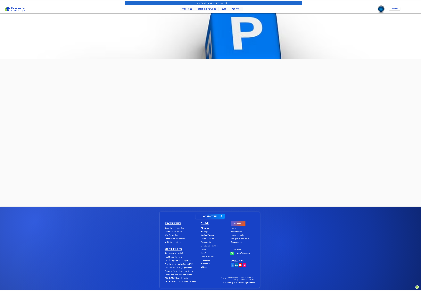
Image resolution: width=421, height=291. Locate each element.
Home (203, 249)
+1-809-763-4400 (216, 3)
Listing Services (174, 242)
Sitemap (235, 280)
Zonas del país (237, 235)
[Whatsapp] (232, 253)
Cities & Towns (207, 238)
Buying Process (207, 235)
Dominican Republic (210, 246)
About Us (205, 228)
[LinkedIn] (236, 265)
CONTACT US (203, 3)
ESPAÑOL (394, 9)
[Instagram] (244, 265)
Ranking (178, 257)
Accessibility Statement (247, 280)
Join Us (204, 253)
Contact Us (206, 242)
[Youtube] (240, 265)
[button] (187, 9)
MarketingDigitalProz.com (246, 283)
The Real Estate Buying (175, 267)
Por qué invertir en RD (240, 238)
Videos (204, 267)
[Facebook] (232, 265)
